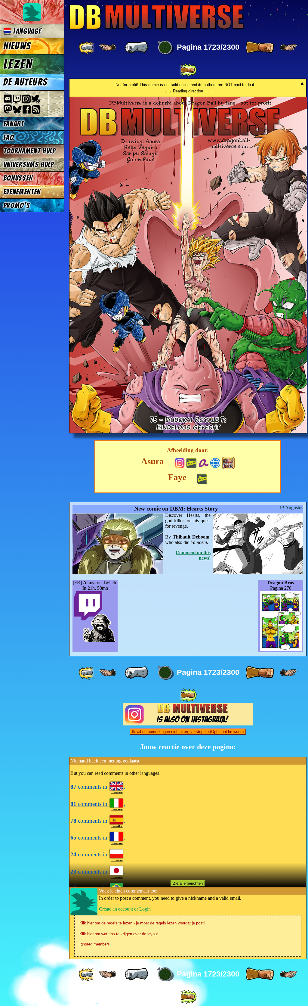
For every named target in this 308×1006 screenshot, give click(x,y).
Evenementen (22, 192)
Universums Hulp (28, 164)
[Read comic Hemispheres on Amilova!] (203, 462)
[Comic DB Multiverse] (228, 463)
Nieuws (17, 46)
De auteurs (25, 82)
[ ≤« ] (107, 47)
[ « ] (137, 48)
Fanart (13, 124)
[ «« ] (87, 47)
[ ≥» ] (289, 47)
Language (26, 31)
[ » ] (260, 48)
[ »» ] (188, 70)
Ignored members (94, 944)
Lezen (17, 64)
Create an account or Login (125, 908)
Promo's (16, 205)
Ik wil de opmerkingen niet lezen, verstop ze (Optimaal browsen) (188, 731)
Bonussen (18, 178)
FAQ (8, 137)
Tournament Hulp (29, 151)
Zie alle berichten (188, 883)
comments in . (97, 787)
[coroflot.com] (215, 462)
